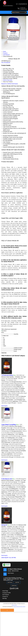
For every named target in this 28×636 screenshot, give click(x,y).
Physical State (6, 105)
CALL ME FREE (12, 557)
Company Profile (6, 592)
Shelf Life (5, 125)
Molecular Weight (7, 108)
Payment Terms (7, 152)
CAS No (5, 112)
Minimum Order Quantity (9, 88)
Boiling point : (13, 437)
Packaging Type (7, 104)
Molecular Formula (7, 117)
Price (4, 93)
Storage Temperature (8, 135)
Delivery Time (6, 155)
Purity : (18, 388)
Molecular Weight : (15, 495)
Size (4, 107)
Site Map (4, 598)
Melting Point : (13, 434)
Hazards (5, 147)
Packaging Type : (13, 452)
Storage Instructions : (14, 383)
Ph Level (5, 110)
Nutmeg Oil (4, 525)
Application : (12, 455)
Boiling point (6, 121)
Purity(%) (5, 131)
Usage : (13, 541)
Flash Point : (8, 394)
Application (6, 100)
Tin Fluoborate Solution (7, 375)
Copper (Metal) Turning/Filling (8, 424)
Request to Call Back (6, 83)
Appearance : (14, 393)
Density (5, 133)
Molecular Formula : (17, 391)
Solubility (5, 138)
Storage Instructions (8, 128)
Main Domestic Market (8, 159)
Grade (4, 118)
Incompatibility (6, 143)
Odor (4, 142)
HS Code (5, 140)
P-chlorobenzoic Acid (6, 478)
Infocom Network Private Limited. (19, 606)
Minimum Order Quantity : (8, 376)
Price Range (6, 90)
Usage (4, 113)
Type (4, 126)
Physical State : (11, 399)
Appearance (6, 115)
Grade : (13, 536)
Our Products (5, 594)
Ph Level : (17, 403)
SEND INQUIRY (5, 557)
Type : (17, 427)
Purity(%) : (19, 376)
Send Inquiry (15, 83)
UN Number (6, 137)
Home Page (5, 590)
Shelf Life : (5, 534)
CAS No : (18, 378)
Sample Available (7, 157)
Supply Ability (6, 154)
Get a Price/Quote (5, 62)
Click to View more (7, 80)
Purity (4, 120)
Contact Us (5, 596)
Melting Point (6, 123)
